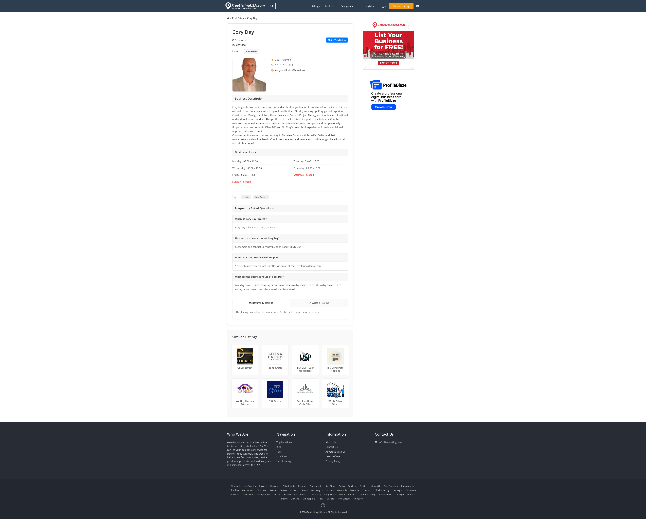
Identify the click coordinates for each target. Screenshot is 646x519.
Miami (284, 498)
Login (383, 6)
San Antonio (316, 486)
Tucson (276, 494)
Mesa (342, 494)
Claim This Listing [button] (337, 40)
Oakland (295, 498)
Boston (330, 490)
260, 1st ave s (283, 59)
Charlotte (261, 490)
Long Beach (330, 494)
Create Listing (401, 6)
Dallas (342, 486)
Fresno (287, 494)
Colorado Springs (367, 494)
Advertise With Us (336, 451)
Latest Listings (284, 461)
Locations (281, 456)
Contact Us (332, 447)
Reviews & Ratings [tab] (262, 302)
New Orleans (344, 498)
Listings (315, 6)
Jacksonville (375, 486)
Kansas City (315, 494)
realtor (246, 197)
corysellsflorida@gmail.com (291, 70)
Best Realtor (261, 197)
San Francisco (391, 486)
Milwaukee (248, 494)
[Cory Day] (249, 74)
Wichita (330, 498)
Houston (274, 486)
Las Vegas (398, 490)
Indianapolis (407, 486)
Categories (347, 6)
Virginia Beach (386, 494)
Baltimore (411, 490)
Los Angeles (250, 486)
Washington (317, 490)
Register (369, 6)
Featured (330, 6)
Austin (363, 486)
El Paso (293, 490)
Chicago (263, 486)
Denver (283, 490)
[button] (417, 6)
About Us (331, 442)
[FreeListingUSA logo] (245, 6)
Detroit (304, 490)
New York (236, 486)
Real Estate (238, 18)
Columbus (234, 490)
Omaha (411, 494)
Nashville (354, 490)
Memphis (342, 490)
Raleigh (400, 494)
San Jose (352, 486)
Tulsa (321, 498)
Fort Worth (247, 490)
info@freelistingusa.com (392, 442)
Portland (367, 490)
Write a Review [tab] (320, 302)
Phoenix (302, 486)
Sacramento (300, 494)
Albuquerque (263, 494)
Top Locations (284, 442)
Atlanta (351, 494)
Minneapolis (309, 498)
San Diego (330, 486)
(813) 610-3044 (284, 65)
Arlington (358, 498)
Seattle (273, 490)
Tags (279, 451)
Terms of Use (333, 456)
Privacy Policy (333, 461)
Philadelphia (289, 486)
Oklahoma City (382, 490)
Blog (278, 447)
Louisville (234, 494)
